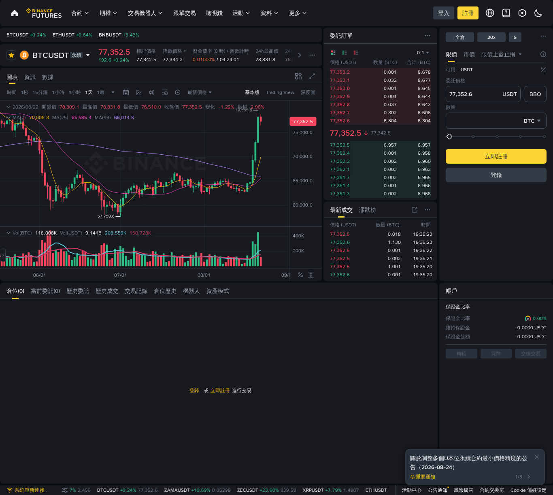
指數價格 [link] (172, 51)
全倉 (460, 37)
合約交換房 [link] (492, 490)
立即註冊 (496, 156)
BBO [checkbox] (535, 94)
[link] (14, 13)
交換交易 (530, 353)
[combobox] (520, 54)
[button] (537, 457)
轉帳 (461, 353)
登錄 (496, 175)
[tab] (451, 54)
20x (491, 37)
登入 (443, 13)
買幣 (496, 353)
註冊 (468, 13)
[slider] (497, 136)
